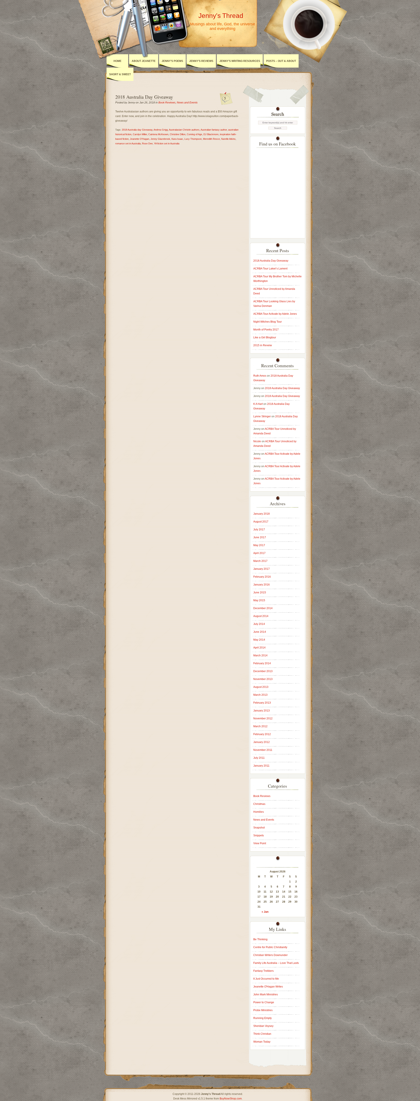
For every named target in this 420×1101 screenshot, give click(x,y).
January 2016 (261, 584)
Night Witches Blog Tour (267, 321)
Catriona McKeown (158, 134)
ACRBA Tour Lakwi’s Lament (270, 268)
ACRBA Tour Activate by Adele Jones (275, 313)
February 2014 (262, 663)
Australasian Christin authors (184, 129)
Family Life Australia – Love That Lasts (276, 963)
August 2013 (260, 687)
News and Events (187, 102)
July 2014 (259, 624)
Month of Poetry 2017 (266, 329)
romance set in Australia (128, 143)
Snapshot (259, 827)
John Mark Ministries (265, 994)
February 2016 (262, 576)
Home (117, 61)
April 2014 (259, 647)
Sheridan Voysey (263, 1026)
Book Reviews (166, 102)
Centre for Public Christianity (270, 947)
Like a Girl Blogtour (264, 337)
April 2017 (259, 553)
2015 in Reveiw (262, 345)
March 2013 (260, 694)
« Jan (265, 911)
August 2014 (260, 616)
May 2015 (259, 600)
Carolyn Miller (140, 134)
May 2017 (259, 545)
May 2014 (259, 639)
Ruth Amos (259, 375)
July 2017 (259, 529)
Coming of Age (194, 134)
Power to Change (263, 1002)
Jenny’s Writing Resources (239, 61)
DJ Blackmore (211, 134)
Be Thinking (260, 939)
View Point (259, 843)
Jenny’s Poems (172, 61)
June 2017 (259, 537)
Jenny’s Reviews (201, 61)
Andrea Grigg (161, 129)
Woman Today (261, 1041)
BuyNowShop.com (231, 1098)
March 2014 (260, 655)
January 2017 (261, 568)
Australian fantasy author (214, 129)
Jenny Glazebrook (160, 139)
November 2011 (262, 749)
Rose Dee (147, 143)
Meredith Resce (211, 139)
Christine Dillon (178, 134)
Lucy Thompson (193, 139)
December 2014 (263, 608)
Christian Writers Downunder (270, 955)
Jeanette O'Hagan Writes (268, 986)
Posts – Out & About (281, 61)
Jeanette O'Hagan (139, 139)
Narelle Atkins (228, 139)
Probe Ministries (263, 1010)
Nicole (257, 441)
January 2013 (261, 710)
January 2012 (261, 742)
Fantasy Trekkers (263, 970)
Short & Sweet (120, 74)
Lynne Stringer (262, 416)
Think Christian (262, 1033)
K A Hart (258, 403)
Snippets (258, 835)
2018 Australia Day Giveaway (144, 97)
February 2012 (262, 734)
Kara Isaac (177, 139)
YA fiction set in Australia (166, 143)
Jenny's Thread (220, 15)
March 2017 (260, 561)
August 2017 (260, 521)
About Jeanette (144, 61)
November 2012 (263, 718)
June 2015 (259, 592)
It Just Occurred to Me (266, 978)
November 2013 (263, 679)
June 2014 (259, 631)
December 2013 (263, 671)
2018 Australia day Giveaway (137, 129)
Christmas (259, 804)
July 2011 (259, 757)
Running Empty (262, 1018)
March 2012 (260, 726)
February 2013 (262, 702)
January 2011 (261, 765)
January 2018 (261, 513)
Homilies (258, 811)
